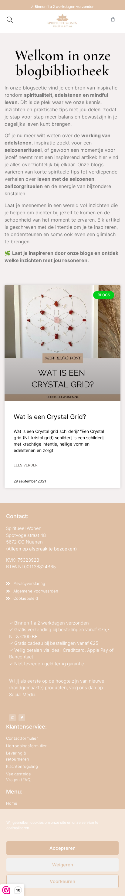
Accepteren (62, 848)
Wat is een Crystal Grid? (50, 416)
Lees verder (26, 465)
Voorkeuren (62, 881)
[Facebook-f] (22, 717)
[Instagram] (12, 717)
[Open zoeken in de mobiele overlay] (10, 19)
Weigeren (62, 865)
